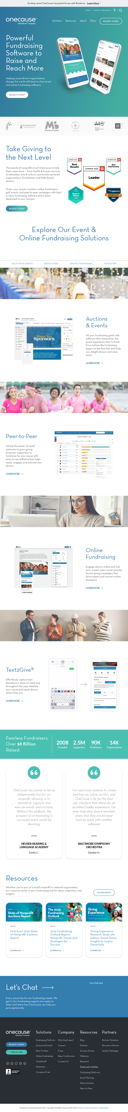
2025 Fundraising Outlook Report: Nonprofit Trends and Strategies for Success (63, 938)
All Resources (104, 892)
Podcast (83, 1045)
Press (60, 1051)
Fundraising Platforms (90, 1072)
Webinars (84, 1056)
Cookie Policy (103, 1108)
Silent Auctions (87, 1083)
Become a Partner (110, 1045)
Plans (93, 21)
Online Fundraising (81, 264)
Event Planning (87, 1078)
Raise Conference (66, 1056)
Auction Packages (110, 1051)
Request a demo (16, 1044)
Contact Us (63, 1061)
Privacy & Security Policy (87, 1108)
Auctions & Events (22, 264)
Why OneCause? (66, 1040)
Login (88, 10)
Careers (62, 1045)
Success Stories (87, 1051)
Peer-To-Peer (42, 1051)
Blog (82, 1040)
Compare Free (43, 1072)
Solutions (57, 21)
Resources (71, 21)
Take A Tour (16, 1052)
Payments (40, 1067)
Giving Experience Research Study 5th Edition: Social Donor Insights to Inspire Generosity (103, 938)
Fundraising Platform (45, 1040)
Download (15, 950)
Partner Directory (110, 1040)
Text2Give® (110, 264)
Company (66, 1032)
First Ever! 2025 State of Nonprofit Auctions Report (24, 934)
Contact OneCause (101, 10)
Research (84, 1061)
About (83, 21)
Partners (109, 1032)
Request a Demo (111, 21)
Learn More (93, 3)
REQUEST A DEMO (17, 95)
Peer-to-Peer (51, 264)
